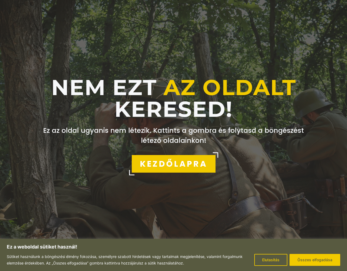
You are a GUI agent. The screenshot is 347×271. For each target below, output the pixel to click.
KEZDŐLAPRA (173, 164)
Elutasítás (270, 259)
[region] (173, 255)
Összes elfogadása (314, 259)
